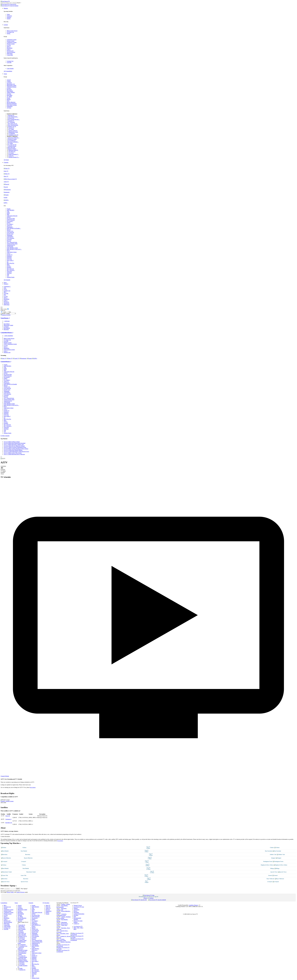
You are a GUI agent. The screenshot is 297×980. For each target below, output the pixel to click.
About (2, 473)
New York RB (22, 934)
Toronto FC (11, 127)
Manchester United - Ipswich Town (62, 923)
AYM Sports (10, 246)
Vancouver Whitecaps (21, 948)
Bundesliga (9, 48)
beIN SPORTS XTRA (12, 248)
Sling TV (48, 905)
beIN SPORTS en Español (10, 384)
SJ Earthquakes (22, 953)
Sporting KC (22, 969)
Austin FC (11, 155)
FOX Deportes (10, 238)
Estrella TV (10, 255)
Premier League (11, 43)
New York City (22, 933)
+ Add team (6, 321)
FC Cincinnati (11, 122)
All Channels (7, 279)
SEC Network (10, 268)
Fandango (9, 256)
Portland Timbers (12, 148)
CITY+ (8, 253)
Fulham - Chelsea (65, 904)
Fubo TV (48, 906)
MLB (75, 929)
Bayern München (11, 102)
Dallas (20, 954)
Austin (20, 968)
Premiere (9, 267)
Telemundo (9, 235)
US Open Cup (10, 32)
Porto (8, 100)
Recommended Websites (77, 918)
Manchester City (11, 84)
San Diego (21, 962)
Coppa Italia (10, 55)
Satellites (3, 472)
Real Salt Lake (11, 147)
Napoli (8, 98)
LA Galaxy (11, 153)
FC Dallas (10, 143)
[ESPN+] (34, 358)
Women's (6, 284)
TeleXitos (9, 273)
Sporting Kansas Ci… (13, 157)
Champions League (11, 39)
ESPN (8, 213)
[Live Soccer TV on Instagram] (64, 951)
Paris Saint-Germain (12, 105)
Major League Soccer (12, 30)
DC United (11, 129)
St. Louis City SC (12, 144)
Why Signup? (24, 888)
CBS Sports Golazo (12, 252)
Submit (17, 888)
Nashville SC (11, 115)
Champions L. (7, 286)
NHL (81, 927)
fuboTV (9, 229)
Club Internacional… (13, 116)
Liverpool (9, 82)
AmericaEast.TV (11, 245)
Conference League (11, 42)
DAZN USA (10, 234)
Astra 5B (7, 815)
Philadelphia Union (13, 132)
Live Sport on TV (78, 926)
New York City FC (12, 123)
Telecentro (9, 271)
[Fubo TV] (3, 358)
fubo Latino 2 (10, 260)
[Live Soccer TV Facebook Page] (64, 946)
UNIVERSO (10, 236)
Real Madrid (10, 91)
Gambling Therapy (193, 905)
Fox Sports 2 (10, 224)
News (5, 282)
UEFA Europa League (9, 349)
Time (9, 312)
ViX (8, 275)
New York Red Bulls (13, 125)
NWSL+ (9, 266)
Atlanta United (22, 940)
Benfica (9, 99)
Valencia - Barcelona (65, 942)
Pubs (75, 916)
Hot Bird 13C (8, 822)
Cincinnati (21, 932)
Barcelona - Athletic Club (62, 909)
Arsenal (9, 79)
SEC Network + (11, 270)
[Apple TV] (16, 358)
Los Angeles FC (12, 140)
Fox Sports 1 (10, 221)
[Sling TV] (10, 358)
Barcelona (9, 89)
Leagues (6, 24)
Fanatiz (8, 208)
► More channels (5, 435)
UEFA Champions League (10, 344)
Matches (6, 8)
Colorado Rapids (12, 146)
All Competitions (8, 71)
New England (22, 929)
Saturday (9, 17)
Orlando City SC (12, 126)
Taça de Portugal (11, 52)
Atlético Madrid (11, 92)
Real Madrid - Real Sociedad (62, 906)
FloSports (9, 257)
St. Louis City (22, 955)
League (4, 312)
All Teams (6, 159)
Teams (5, 73)
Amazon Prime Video (12, 243)
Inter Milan (9, 95)
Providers (76, 915)
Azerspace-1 (8, 819)
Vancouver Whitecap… (13, 137)
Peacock (9, 241)
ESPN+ (9, 222)
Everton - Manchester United (61, 939)
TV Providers (46, 902)
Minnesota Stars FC (13, 150)
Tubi (8, 274)
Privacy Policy (10, 892)
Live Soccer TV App (79, 906)
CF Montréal (11, 133)
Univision (9, 239)
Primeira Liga (10, 50)
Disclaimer (76, 912)
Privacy (75, 911)
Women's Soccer (78, 905)
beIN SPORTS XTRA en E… (14, 249)
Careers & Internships (79, 913)
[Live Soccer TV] (5, 1)
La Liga (9, 45)
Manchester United (11, 85)
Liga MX (9, 62)
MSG (8, 264)
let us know (32, 787)
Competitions (4, 332)
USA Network (10, 232)
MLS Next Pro (10, 263)
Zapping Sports (10, 277)
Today (8, 14)
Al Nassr (9, 107)
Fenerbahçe (10, 106)
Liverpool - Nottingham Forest (62, 914)
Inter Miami (21, 926)
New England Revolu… (14, 119)
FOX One (9, 259)
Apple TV (9, 225)
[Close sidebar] (1, 457)
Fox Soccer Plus (11, 218)
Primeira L (6, 301)
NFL (78, 927)
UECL (5, 289)
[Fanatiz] (29, 358)
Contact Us (76, 923)
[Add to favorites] (2, 468)
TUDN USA (10, 231)
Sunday (9, 18)
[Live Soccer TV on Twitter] (64, 949)
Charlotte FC (11, 121)
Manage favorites (6, 315)
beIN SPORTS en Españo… (14, 228)
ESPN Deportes (11, 220)
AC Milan (9, 96)
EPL (5, 295)
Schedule (3, 469)
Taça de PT (6, 303)
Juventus (9, 93)
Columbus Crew (23, 946)
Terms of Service (20, 892)
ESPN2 (9, 217)
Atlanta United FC (13, 130)
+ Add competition (8, 335)
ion (7, 261)
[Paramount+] (23, 358)
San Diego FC (11, 151)
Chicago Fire (11, 118)
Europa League (10, 41)
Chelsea (9, 81)
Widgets (76, 908)
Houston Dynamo (12, 139)
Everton (9, 88)
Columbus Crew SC (13, 134)
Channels (6, 162)
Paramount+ (10, 227)
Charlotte (21, 930)
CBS (8, 211)
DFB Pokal (9, 53)
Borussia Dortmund (11, 103)
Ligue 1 (9, 49)
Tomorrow (9, 15)
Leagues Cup (10, 61)
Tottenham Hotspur (11, 86)
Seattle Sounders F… (13, 154)
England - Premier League (7, 801)
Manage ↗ (7, 318)
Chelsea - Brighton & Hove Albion (64, 917)
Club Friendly (10, 68)
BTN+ (8, 250)
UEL (5, 288)
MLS (5, 292)
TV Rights (3, 471)
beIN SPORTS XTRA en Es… (11, 405)
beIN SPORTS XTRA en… (35, 949)
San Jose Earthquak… (13, 141)
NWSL (8, 33)
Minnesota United (23, 961)
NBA (75, 927)
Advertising (76, 909)
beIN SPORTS (10, 210)
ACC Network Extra (12, 242)
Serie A (8, 46)
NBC (8, 214)
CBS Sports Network (12, 215)
